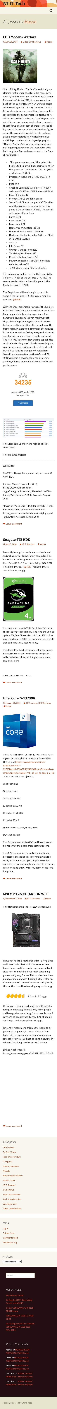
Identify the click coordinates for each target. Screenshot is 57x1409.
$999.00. (17, 299)
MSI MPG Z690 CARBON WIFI (26, 894)
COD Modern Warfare (19, 37)
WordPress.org (10, 1242)
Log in (5, 1228)
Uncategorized (10, 1204)
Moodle (6, 1171)
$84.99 (27, 566)
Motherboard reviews (13, 1175)
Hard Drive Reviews (12, 1156)
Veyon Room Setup (14, 1295)
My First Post (9, 1180)
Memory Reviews (11, 1166)
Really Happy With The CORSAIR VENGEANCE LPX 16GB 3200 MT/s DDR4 (20, 1326)
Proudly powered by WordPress (17, 1402)
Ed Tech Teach (9, 1152)
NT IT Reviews (28, 544)
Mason (30, 21)
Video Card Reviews (32, 41)
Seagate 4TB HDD (16, 540)
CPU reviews (31, 703)
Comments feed (10, 1237)
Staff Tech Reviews (11, 1194)
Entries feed (8, 1233)
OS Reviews (8, 1189)
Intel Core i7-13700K (19, 698)
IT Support (7, 1161)
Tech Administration (12, 1199)
